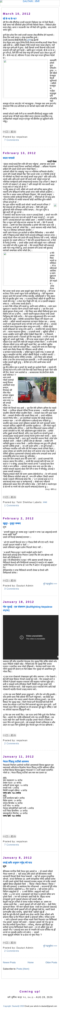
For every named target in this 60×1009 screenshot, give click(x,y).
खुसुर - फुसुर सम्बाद (12, 523)
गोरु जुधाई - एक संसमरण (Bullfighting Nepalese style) (27, 608)
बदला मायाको (9, 158)
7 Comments (11, 140)
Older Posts (51, 962)
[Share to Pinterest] (14, 131)
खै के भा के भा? (10, 18)
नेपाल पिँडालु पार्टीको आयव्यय (16, 761)
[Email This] (4, 131)
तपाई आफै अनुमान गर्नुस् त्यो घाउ (17, 862)
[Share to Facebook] (12, 131)
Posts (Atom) (22, 969)
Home (31, 962)
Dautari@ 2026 (18, 1006)
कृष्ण (29, 40)
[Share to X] (9, 131)
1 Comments (11, 505)
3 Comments (11, 589)
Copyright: (7, 1006)
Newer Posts (9, 962)
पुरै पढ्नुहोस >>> (50, 584)
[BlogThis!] (6, 131)
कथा (45, 502)
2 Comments (11, 743)
